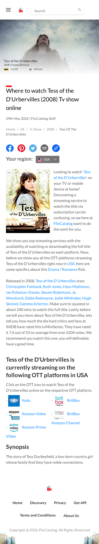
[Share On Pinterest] (21, 148)
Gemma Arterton (34, 303)
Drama (53, 269)
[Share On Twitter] (33, 148)
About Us (71, 515)
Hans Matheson (76, 286)
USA (71, 263)
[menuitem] (17, 505)
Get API (80, 502)
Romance (69, 269)
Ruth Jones (52, 286)
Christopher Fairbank (24, 286)
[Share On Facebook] (10, 148)
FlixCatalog (63, 223)
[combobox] (48, 159)
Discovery (38, 502)
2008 (50, 129)
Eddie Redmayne (39, 298)
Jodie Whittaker (67, 298)
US (22, 129)
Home (10, 129)
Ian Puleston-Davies (23, 292)
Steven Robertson (56, 292)
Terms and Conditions (38, 515)
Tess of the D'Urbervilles (56, 280)
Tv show (35, 129)
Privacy (60, 502)
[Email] (44, 148)
